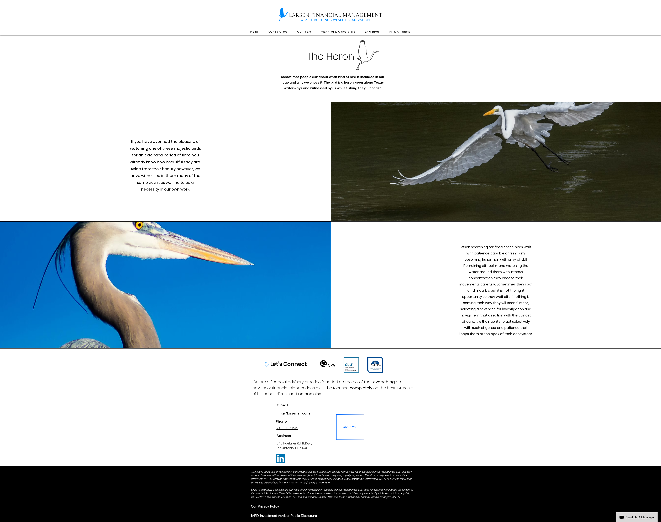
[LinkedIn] (280, 458)
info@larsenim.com (293, 413)
